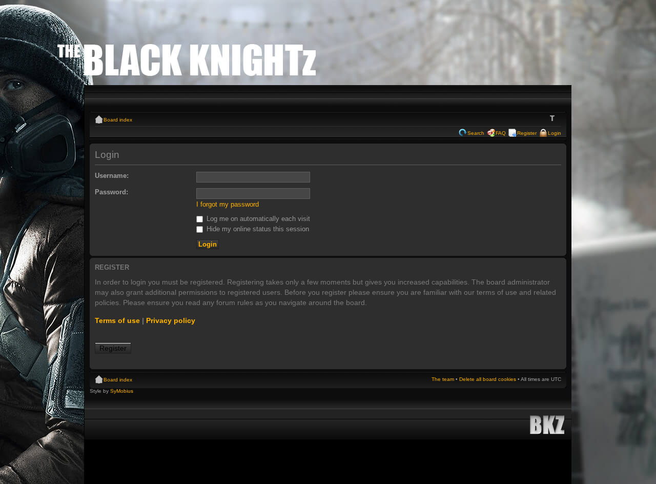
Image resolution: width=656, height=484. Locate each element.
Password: (111, 192)
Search (475, 133)
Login (554, 133)
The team (443, 379)
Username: (112, 175)
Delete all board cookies (487, 379)
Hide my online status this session (256, 229)
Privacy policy (170, 320)
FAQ (501, 133)
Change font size (553, 118)
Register (527, 133)
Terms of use (117, 320)
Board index (118, 120)
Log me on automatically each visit (257, 219)
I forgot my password (227, 204)
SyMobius (121, 391)
